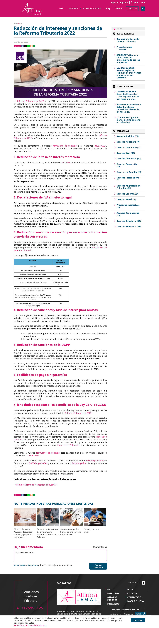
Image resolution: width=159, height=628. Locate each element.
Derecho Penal (126, 199)
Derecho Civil (126, 153)
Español (124, 2)
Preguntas (113, 604)
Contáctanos (134, 597)
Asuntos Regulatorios (128, 214)
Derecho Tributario (129, 221)
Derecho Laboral (127, 193)
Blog (107, 8)
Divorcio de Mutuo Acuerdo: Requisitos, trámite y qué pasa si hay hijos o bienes (128, 95)
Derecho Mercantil (128, 226)
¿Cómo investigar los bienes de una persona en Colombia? (70, 532)
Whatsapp (28, 46)
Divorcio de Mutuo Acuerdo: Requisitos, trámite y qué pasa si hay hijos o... (23, 533)
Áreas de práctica (92, 8)
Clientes (119, 8)
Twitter (25, 46)
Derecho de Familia (129, 172)
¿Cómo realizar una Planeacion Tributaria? (35, 484)
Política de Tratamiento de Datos (125, 609)
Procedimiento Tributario (124, 48)
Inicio (61, 8)
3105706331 (100, 145)
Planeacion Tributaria (68, 445)
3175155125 (139, 2)
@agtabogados (78, 463)
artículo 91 (66, 162)
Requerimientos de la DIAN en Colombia (128, 40)
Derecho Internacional (128, 179)
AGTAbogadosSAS (94, 460)
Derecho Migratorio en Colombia (128, 187)
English (114, 2)
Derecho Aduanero (128, 141)
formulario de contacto (65, 145)
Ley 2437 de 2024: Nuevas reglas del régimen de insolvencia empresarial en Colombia (129, 72)
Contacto (132, 8)
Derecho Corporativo (127, 165)
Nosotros (73, 8)
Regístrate (33, 565)
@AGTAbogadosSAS (38, 463)
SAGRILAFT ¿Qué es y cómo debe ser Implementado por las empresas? (128, 59)
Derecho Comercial (129, 158)
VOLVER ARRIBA (135, 583)
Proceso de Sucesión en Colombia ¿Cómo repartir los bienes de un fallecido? (48, 533)
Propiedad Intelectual (128, 206)
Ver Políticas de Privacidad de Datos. (30, 625)
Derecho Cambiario (128, 147)
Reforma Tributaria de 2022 (30, 101)
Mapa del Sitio (135, 601)
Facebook (22, 46)
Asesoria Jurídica (127, 136)
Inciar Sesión (20, 565)
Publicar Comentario (98, 566)
